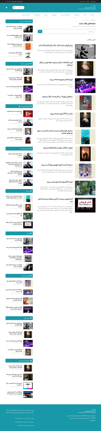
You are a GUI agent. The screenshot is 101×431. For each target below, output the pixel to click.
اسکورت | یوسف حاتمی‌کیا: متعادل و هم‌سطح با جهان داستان (15, 181)
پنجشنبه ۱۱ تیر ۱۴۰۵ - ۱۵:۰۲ (16, 114)
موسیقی (77, 15)
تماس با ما (82, 1)
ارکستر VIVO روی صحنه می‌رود (61, 113)
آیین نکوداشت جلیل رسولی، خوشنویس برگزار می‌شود (56, 63)
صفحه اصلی (93, 1)
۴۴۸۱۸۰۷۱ (28, 418)
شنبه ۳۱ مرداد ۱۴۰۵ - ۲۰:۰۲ (16, 284)
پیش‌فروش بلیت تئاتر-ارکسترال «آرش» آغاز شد (55, 45)
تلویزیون (54, 15)
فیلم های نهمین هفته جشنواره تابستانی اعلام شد (14, 299)
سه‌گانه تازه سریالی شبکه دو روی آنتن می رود (14, 290)
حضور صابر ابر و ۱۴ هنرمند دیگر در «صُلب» (14, 384)
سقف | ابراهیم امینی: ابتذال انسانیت (15, 121)
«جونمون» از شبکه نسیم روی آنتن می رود (14, 129)
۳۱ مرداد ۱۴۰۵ (69, 47)
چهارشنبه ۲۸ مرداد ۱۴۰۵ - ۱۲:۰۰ (15, 38)
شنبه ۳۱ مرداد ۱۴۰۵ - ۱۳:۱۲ (16, 261)
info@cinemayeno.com (23, 425)
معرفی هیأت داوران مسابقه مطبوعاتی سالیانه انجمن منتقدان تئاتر (15, 257)
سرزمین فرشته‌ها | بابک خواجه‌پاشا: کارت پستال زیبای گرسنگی (15, 172)
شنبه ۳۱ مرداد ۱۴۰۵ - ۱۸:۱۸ (16, 225)
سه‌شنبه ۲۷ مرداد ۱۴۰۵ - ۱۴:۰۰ (15, 395)
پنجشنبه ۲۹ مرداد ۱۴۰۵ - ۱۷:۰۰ (15, 386)
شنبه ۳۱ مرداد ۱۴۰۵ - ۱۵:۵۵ (16, 293)
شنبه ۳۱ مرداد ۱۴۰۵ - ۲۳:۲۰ (16, 81)
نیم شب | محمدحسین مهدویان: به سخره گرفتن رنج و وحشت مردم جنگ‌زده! (14, 164)
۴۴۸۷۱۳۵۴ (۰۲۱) (19, 418)
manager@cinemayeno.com (22, 422)
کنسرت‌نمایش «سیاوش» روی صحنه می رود (14, 138)
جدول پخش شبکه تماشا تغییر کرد (14, 112)
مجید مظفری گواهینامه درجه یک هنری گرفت (14, 36)
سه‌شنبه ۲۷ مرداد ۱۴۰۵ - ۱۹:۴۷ (15, 56)
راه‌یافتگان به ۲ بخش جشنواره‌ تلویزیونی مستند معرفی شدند (14, 393)
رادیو (46, 15)
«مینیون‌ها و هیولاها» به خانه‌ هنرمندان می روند (14, 45)
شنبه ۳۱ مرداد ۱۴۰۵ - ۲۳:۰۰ (16, 88)
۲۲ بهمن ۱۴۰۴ (18, 157)
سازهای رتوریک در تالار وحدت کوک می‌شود (57, 96)
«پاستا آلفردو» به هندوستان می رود (60, 182)
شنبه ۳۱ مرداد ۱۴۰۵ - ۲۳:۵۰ (16, 72)
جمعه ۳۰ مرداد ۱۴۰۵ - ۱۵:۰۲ (16, 310)
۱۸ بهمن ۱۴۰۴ (18, 167)
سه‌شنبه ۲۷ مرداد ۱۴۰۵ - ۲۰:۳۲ (15, 47)
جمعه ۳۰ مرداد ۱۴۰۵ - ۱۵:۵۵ (15, 377)
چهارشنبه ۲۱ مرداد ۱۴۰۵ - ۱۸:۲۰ (15, 141)
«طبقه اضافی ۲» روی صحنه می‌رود (15, 53)
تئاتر (85, 15)
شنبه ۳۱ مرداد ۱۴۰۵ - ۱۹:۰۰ (16, 217)
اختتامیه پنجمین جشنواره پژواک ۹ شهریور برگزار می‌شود (14, 308)
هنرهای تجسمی (65, 15)
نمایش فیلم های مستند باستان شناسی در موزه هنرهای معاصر (55, 131)
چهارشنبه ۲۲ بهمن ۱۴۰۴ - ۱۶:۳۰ (15, 123)
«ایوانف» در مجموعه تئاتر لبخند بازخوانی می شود (14, 27)
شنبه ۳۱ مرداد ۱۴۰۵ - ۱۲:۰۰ (16, 301)
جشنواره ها (37, 15)
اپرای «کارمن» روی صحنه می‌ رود (61, 79)
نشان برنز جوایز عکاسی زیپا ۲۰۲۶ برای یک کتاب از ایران (14, 375)
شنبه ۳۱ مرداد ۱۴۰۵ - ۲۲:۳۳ (15, 98)
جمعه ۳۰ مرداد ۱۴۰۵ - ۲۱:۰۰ (16, 30)
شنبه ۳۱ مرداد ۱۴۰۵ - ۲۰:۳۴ (16, 208)
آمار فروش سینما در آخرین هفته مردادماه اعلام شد (55, 200)
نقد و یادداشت (26, 15)
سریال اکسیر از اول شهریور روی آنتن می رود (57, 164)
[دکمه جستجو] (14, 7)
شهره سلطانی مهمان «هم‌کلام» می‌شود (58, 147)
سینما (92, 15)
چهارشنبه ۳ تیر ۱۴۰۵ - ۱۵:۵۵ (15, 132)
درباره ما (87, 1)
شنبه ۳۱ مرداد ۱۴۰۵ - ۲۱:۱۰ (16, 199)
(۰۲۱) (25, 418)
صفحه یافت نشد (85, 20)
